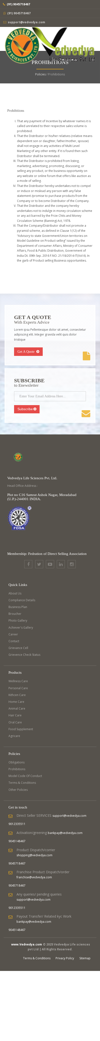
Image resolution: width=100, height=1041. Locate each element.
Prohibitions (16, 769)
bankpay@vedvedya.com (65, 833)
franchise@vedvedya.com (34, 877)
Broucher (14, 614)
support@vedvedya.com (26, 22)
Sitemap (85, 958)
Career (13, 634)
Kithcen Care (17, 695)
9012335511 (16, 824)
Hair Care (15, 715)
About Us (14, 593)
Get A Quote (26, 351)
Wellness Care (18, 681)
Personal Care (18, 688)
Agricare (14, 736)
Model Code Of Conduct (25, 776)
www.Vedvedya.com (26, 944)
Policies (40, 74)
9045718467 (16, 863)
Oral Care (15, 722)
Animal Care (16, 708)
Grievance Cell (18, 648)
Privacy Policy (65, 958)
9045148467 (16, 841)
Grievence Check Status (24, 655)
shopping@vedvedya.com (34, 855)
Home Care (16, 702)
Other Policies (18, 790)
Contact (13, 641)
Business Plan (17, 607)
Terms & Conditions (22, 783)
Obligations (16, 762)
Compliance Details (21, 600)
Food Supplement (20, 729)
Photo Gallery (17, 620)
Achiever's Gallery (20, 627)
